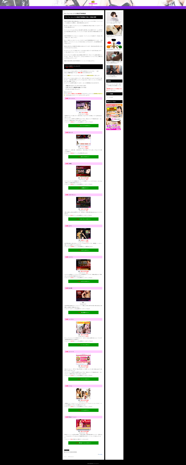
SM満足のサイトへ (83, 187)
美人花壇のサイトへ (83, 312)
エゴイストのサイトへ (83, 281)
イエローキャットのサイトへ (83, 219)
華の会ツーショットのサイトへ (83, 442)
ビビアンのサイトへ (83, 250)
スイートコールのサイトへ (83, 125)
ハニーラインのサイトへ (83, 344)
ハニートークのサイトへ (83, 379)
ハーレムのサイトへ (83, 410)
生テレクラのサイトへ (83, 156)
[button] (121, 97)
